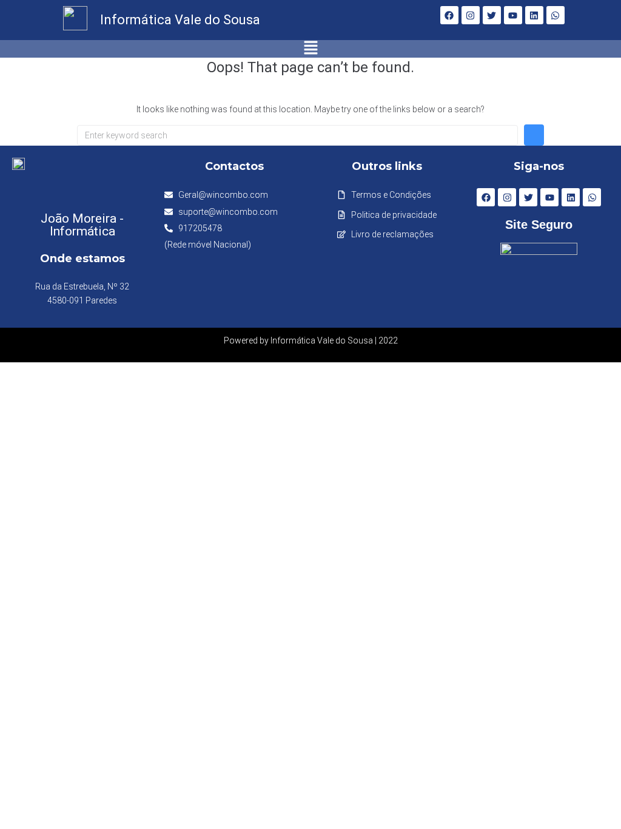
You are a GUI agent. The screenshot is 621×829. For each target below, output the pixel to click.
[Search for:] (297, 135)
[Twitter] (492, 15)
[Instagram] (471, 15)
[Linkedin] (534, 15)
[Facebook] (449, 15)
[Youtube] (513, 15)
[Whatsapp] (555, 15)
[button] (310, 49)
